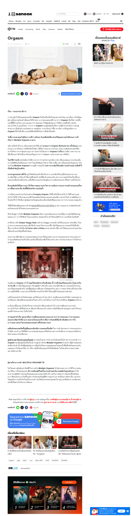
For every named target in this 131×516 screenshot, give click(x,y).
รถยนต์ (64, 21)
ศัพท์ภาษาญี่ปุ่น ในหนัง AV (103, 63)
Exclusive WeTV (88, 21)
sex (31, 460)
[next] (79, 498)
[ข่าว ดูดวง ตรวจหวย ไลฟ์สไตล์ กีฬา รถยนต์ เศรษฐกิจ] (20, 14)
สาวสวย (96, 226)
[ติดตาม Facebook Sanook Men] (108, 206)
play (18, 460)
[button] (57, 14)
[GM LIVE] (13, 468)
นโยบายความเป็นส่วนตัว (104, 513)
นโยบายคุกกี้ (113, 513)
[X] (22, 93)
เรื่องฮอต (18, 21)
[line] (17, 93)
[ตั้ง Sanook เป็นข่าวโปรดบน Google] (45, 419)
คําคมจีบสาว (105, 226)
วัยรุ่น (74, 21)
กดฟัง (67, 44)
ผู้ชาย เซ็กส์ (39, 460)
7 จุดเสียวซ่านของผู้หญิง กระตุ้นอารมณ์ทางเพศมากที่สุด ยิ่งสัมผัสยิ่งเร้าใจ (106, 145)
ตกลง (121, 511)
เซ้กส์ (47, 460)
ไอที (69, 21)
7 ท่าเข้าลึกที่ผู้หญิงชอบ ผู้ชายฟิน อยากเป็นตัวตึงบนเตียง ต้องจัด (108, 170)
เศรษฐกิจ (49, 21)
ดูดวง (29, 21)
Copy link (35, 94)
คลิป (79, 21)
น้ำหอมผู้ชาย (104, 222)
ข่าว (24, 21)
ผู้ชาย (10, 120)
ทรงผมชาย (114, 222)
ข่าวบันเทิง (36, 21)
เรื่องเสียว (64, 460)
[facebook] (26, 93)
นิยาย (97, 21)
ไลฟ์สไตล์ (57, 21)
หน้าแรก (11, 21)
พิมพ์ (28, 44)
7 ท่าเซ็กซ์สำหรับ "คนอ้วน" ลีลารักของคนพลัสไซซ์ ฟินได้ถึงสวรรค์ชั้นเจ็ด (108, 195)
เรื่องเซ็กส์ (55, 460)
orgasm (11, 460)
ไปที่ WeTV (69, 482)
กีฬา (43, 21)
